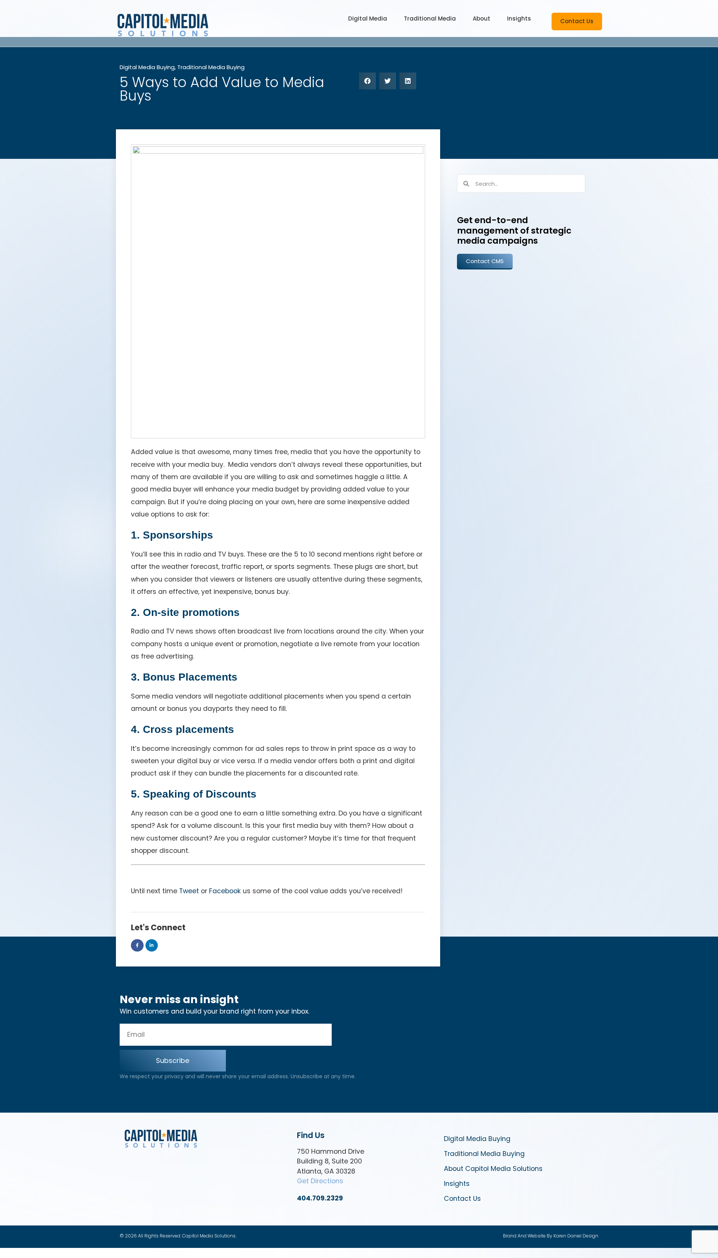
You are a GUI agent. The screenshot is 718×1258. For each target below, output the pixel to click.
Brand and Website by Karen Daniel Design (550, 1236)
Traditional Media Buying (211, 67)
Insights (457, 1183)
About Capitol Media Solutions (493, 1168)
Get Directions (320, 1181)
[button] (367, 19)
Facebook (225, 891)
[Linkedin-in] (151, 945)
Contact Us (462, 1198)
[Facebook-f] (137, 945)
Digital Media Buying (147, 67)
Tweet (189, 891)
